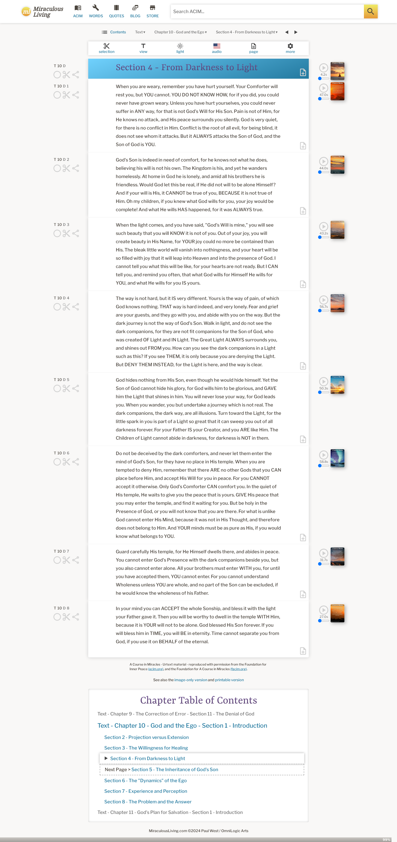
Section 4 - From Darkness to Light (147, 758)
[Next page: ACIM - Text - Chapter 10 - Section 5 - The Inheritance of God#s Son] (296, 32)
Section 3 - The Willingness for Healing (146, 748)
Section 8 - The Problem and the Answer (148, 802)
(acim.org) (155, 669)
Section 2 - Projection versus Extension (146, 737)
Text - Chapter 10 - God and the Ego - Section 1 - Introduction (182, 725)
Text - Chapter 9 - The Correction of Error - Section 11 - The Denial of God (175, 714)
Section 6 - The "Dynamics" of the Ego (145, 780)
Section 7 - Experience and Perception (145, 791)
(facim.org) (238, 669)
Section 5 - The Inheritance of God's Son (174, 769)
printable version (229, 680)
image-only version (190, 680)
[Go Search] (371, 11)
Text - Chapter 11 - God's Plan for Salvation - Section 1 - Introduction (170, 812)
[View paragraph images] (337, 71)
